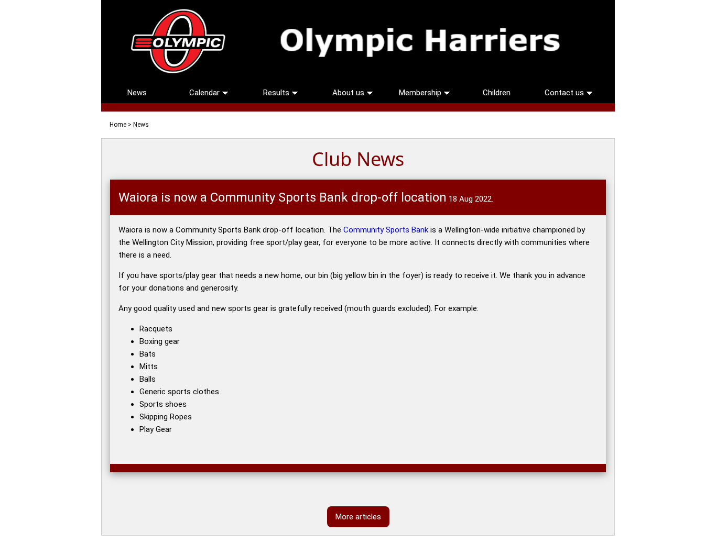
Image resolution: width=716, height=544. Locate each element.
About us (349, 92)
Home (118, 124)
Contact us (565, 92)
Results (277, 92)
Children (497, 92)
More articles (358, 516)
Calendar (205, 92)
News (137, 92)
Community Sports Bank (385, 230)
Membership (421, 92)
